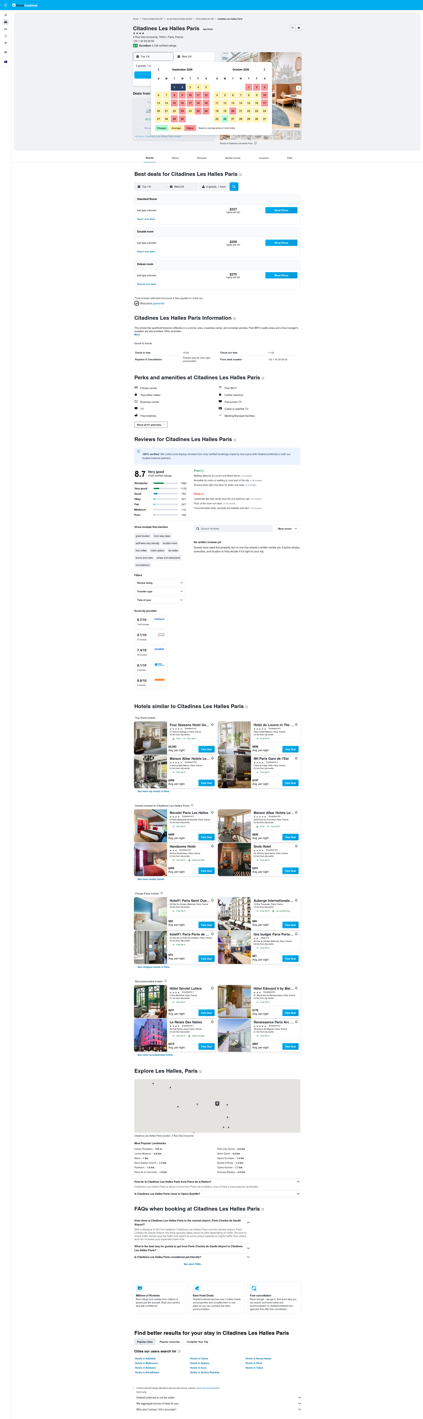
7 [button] (166, 95)
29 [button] (174, 119)
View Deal (206, 749)
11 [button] (198, 95)
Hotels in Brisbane (145, 1367)
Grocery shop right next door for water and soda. (225, 484)
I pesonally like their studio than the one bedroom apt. (227, 498)
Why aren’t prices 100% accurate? (156, 1409)
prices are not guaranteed (207, 1387)
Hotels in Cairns (199, 1358)
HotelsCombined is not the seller (155, 1397)
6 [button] (158, 95)
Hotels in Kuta (198, 1367)
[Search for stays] (5, 22)
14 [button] (166, 103)
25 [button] (198, 111)
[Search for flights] (5, 15)
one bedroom (143, 565)
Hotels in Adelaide (145, 1358)
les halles (173, 550)
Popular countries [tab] (170, 1341)
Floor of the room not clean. (214, 503)
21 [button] (166, 111)
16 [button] (182, 103)
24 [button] (190, 111)
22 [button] (174, 111)
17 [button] (190, 103)
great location (143, 536)
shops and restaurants (168, 557)
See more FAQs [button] (192, 1264)
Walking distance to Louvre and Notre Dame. (223, 475)
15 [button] (174, 103)
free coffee (141, 550)
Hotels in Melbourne (146, 1363)
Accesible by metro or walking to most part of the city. (228, 480)
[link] (153, 791)
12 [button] (206, 95)
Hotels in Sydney (199, 1363)
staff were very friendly (147, 543)
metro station (157, 550)
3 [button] (190, 87)
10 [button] (190, 95)
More (137, 334)
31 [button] (264, 119)
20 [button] (158, 111)
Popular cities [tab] (145, 1341)
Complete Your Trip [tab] (197, 1341)
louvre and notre (144, 557)
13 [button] (158, 103)
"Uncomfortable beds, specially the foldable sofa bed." (228, 508)
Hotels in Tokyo (254, 1367)
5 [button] (206, 87)
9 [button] (182, 95)
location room (170, 543)
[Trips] (5, 52)
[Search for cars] (5, 29)
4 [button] (198, 87)
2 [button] (182, 87)
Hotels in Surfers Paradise (204, 1372)
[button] (5, 5)
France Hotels (148, 18)
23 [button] (182, 111)
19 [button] (206, 103)
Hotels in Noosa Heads (258, 1358)
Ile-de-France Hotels (176, 18)
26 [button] (206, 111)
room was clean (162, 536)
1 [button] (174, 87)
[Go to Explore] (5, 43)
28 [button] (166, 119)
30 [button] (182, 119)
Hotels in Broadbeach (147, 1372)
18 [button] (198, 103)
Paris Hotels (201, 18)
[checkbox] (150, 622)
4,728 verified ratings (164, 45)
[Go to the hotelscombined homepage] (25, 5)
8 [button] (174, 95)
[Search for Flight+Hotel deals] (5, 36)
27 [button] (158, 119)
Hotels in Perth (254, 1363)
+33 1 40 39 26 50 (143, 41)
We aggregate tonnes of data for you (157, 1403)
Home (135, 18)
